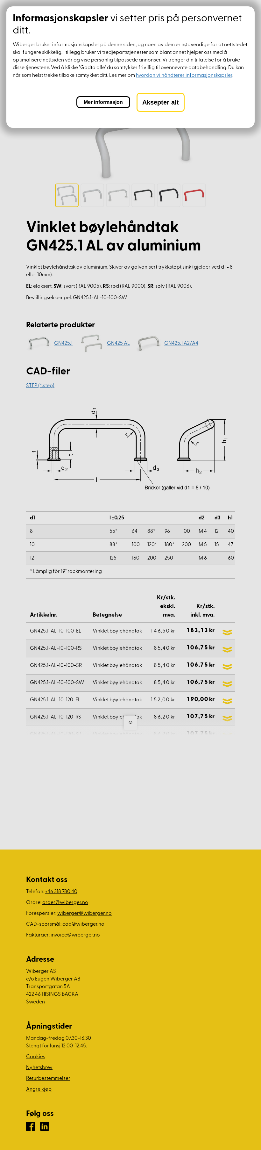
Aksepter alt (160, 102)
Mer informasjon (103, 102)
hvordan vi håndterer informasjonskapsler (184, 75)
